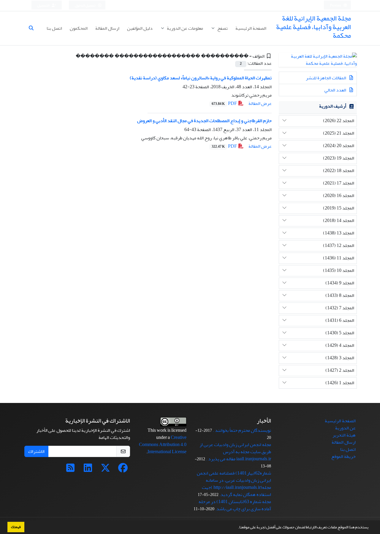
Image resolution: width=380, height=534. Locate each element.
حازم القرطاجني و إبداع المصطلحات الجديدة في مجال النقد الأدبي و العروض (204, 120)
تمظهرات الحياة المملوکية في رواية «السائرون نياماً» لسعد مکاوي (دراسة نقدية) (201, 77)
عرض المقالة (260, 103)
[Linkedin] (88, 469)
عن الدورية (345, 427)
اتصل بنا (54, 28)
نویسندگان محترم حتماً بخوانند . (242, 430)
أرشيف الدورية (332, 106)
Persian (336, 5)
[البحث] (33, 28)
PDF (225, 103)
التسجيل (43, 5)
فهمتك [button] (16, 526)
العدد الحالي (335, 90)
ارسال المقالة (107, 28)
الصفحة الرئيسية (250, 28)
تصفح (222, 28)
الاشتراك (36, 451)
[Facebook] (123, 469)
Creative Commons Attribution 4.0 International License (162, 444)
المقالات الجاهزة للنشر (326, 77)
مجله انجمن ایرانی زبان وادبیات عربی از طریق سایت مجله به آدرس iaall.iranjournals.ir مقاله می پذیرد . (235, 451)
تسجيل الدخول (85, 5)
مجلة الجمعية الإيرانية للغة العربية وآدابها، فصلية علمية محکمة (313, 26)
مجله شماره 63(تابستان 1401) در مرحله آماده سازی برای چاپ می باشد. (235, 505)
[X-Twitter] (105, 469)
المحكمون (79, 28)
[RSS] (70, 469)
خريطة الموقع (343, 456)
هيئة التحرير (344, 435)
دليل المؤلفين (140, 28)
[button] (237, 528)
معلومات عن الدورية (184, 28)
